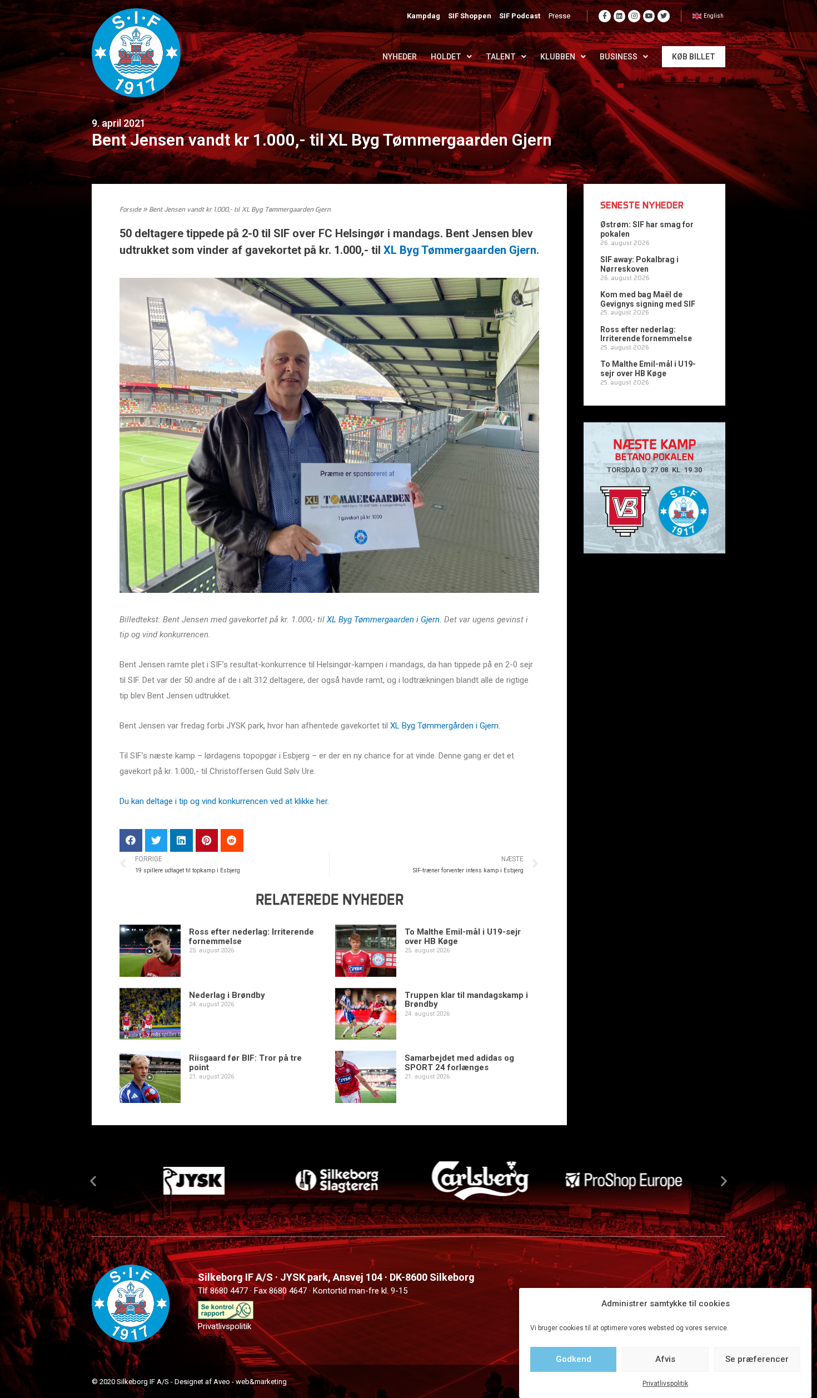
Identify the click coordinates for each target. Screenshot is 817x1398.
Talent (501, 56)
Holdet (446, 56)
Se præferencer (757, 1359)
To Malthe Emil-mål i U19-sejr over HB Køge (463, 936)
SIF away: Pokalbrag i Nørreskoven (639, 264)
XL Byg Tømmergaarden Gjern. (461, 250)
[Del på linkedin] (181, 840)
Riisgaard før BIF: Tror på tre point (245, 1062)
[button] (93, 1181)
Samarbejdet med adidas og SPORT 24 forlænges (459, 1062)
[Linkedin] (620, 16)
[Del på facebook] (130, 840)
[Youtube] (649, 16)
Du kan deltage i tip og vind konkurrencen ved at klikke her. (224, 801)
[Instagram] (634, 16)
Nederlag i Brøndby (227, 995)
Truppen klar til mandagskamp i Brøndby (466, 1000)
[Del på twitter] (156, 840)
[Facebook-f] (605, 16)
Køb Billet (693, 56)
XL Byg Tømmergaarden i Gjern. (384, 620)
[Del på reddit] (232, 840)
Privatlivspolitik (665, 1383)
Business (618, 56)
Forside (130, 210)
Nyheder (399, 56)
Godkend (573, 1359)
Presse (559, 16)
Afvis (665, 1359)
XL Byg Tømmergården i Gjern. (445, 726)
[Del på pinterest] (207, 840)
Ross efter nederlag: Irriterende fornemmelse (251, 936)
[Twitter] (663, 16)
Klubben (557, 56)
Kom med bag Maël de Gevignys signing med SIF (647, 299)
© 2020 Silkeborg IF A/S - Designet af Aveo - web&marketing (189, 1381)
